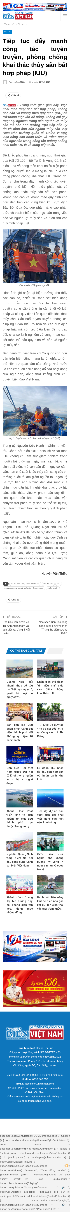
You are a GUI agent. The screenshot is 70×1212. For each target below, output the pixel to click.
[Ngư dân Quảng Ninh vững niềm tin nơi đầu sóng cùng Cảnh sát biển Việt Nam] (19, 841)
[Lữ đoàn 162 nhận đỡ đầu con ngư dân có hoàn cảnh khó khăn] (50, 755)
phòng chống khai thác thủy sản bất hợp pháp (23, 588)
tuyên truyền (53, 588)
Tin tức (7, 32)
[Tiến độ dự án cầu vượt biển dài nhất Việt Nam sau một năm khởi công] (50, 798)
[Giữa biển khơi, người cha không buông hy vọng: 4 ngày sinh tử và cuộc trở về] (50, 841)
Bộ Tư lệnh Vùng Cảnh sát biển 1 (25, 584)
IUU (58, 584)
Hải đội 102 (48, 584)
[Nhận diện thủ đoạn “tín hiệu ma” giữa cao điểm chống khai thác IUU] (50, 669)
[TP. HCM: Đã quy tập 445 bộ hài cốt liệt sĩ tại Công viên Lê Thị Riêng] (50, 712)
